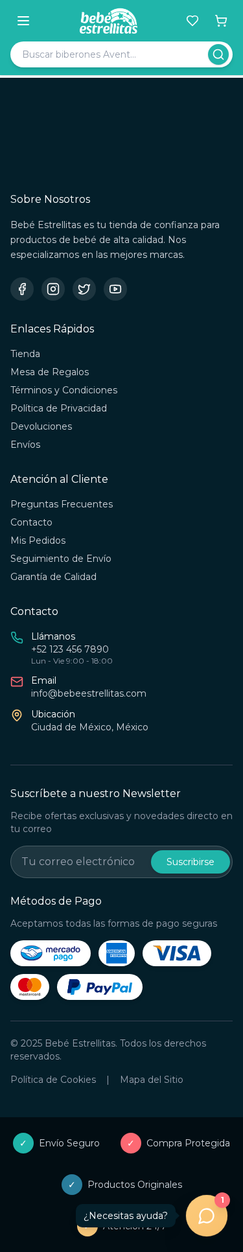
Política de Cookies (53, 1079)
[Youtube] (115, 289)
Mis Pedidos (37, 540)
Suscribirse (190, 862)
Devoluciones (41, 426)
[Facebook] (22, 289)
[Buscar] (218, 54)
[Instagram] (53, 289)
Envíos (25, 444)
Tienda (25, 354)
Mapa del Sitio (151, 1079)
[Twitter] (84, 289)
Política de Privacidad (58, 408)
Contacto (31, 522)
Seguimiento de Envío (60, 558)
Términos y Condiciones (63, 390)
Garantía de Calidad (53, 577)
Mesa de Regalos (49, 372)
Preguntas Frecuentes (61, 504)
